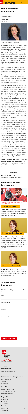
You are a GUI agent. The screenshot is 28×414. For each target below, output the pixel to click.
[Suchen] (21, 2)
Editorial (5, 21)
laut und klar (4, 69)
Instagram (5, 403)
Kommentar (5, 317)
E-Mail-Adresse (5, 302)
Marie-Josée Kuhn (7, 16)
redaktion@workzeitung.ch (8, 391)
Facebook (5, 399)
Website (3, 309)
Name (3, 295)
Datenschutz (4, 410)
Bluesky (5, 401)
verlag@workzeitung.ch (7, 393)
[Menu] (25, 2)
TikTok (4, 405)
